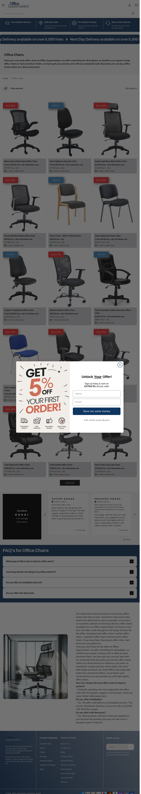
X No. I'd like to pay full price (96, 420)
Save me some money (96, 411)
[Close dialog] (120, 364)
